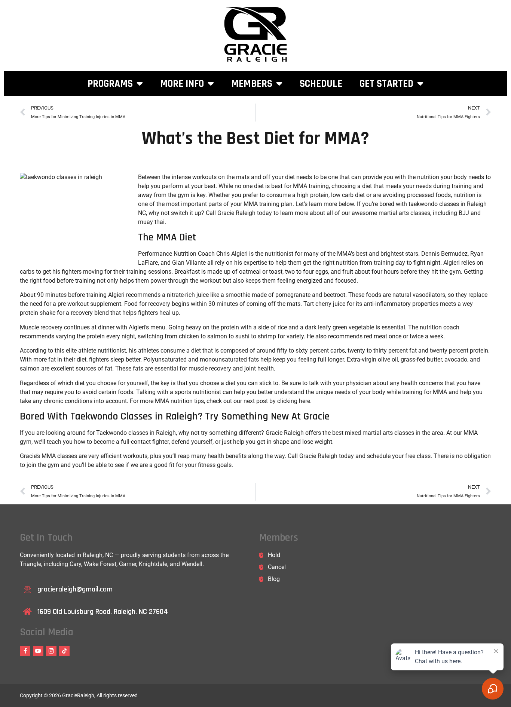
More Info (182, 83)
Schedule (321, 83)
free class (418, 455)
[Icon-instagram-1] (51, 651)
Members (251, 83)
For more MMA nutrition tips (167, 401)
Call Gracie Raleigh (312, 455)
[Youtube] (38, 651)
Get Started (386, 83)
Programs (110, 83)
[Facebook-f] (25, 651)
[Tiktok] (64, 651)
